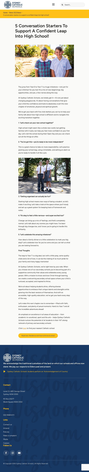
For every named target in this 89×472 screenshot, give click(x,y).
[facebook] (6, 453)
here (24, 328)
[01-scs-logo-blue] (13, 2)
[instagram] (12, 453)
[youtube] (19, 453)
